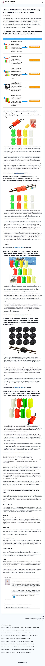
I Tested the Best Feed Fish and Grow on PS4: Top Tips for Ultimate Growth (17, 606)
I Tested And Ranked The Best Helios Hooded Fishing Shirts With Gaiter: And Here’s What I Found (20, 627)
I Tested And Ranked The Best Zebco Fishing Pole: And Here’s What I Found (16, 633)
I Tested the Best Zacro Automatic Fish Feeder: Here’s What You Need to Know (18, 602)
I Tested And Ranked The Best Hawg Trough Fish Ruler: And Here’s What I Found (17, 641)
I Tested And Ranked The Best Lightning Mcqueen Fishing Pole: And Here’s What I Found (18, 630)
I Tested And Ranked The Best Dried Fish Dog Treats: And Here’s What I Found (16, 638)
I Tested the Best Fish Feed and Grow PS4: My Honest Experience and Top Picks (18, 604)
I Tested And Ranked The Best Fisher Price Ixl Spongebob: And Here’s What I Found (17, 647)
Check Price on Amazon (34, 46)
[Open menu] (43, 2)
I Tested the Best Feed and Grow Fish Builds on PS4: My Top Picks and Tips (17, 607)
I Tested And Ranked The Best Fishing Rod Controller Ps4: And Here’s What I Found (17, 644)
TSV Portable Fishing (10, 177)
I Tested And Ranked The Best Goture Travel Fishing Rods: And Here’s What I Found (17, 650)
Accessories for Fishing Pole (30, 395)
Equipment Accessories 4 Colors (30, 255)
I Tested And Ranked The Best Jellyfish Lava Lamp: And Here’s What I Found (16, 652)
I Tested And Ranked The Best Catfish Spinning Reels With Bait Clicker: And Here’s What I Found (19, 636)
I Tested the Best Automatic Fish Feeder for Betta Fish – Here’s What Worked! (34, 618)
